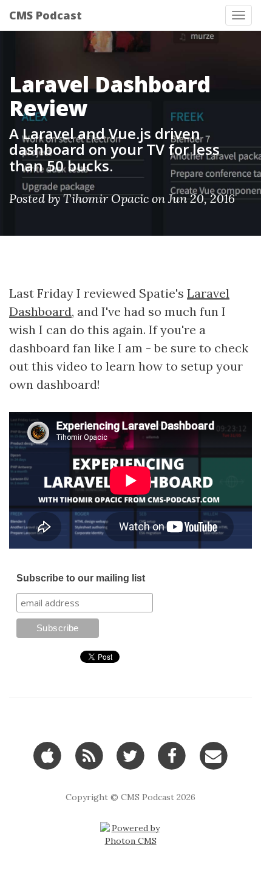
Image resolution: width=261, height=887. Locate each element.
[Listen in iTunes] (48, 754)
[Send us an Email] (213, 754)
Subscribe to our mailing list (80, 578)
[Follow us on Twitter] (130, 754)
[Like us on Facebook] (172, 754)
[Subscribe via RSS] (89, 754)
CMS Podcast (45, 15)
